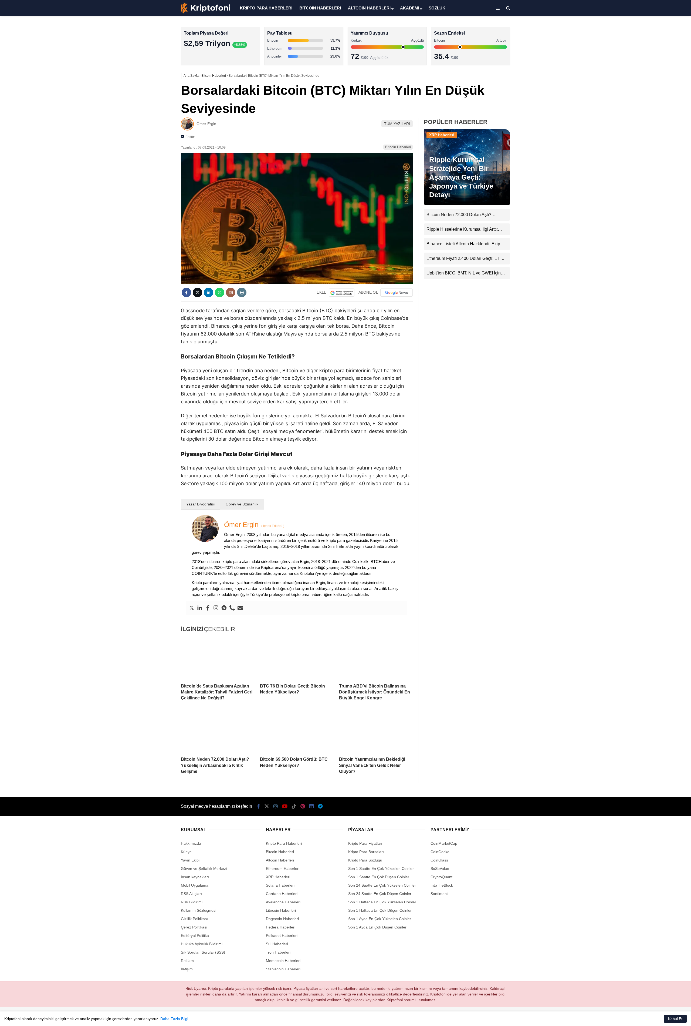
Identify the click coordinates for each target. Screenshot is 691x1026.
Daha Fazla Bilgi (174, 1019)
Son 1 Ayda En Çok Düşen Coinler (377, 927)
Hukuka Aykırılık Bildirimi (201, 944)
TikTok (659, 217)
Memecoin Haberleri (647, 120)
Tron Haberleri (278, 952)
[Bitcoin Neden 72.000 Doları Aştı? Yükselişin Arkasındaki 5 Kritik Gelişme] (218, 732)
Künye (186, 852)
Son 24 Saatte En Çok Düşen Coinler (379, 893)
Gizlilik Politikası (194, 919)
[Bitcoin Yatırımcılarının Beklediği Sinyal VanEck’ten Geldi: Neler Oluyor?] (376, 732)
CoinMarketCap (444, 843)
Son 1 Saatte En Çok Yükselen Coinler (381, 868)
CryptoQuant (441, 877)
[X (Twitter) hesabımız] (657, 171)
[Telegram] (224, 608)
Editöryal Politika (195, 935)
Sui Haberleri (277, 944)
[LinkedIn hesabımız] (311, 806)
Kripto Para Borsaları (366, 852)
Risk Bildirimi (191, 902)
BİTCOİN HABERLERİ (320, 8)
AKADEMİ (409, 8)
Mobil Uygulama (194, 885)
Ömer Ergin (206, 124)
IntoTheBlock (442, 885)
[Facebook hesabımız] (258, 806)
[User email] (240, 608)
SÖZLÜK (437, 8)
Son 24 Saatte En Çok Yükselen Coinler (382, 885)
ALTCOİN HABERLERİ (369, 8)
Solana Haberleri (643, 98)
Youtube (659, 202)
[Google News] (396, 293)
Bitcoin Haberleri (643, 66)
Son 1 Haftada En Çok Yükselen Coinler (382, 902)
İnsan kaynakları (195, 877)
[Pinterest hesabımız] (302, 806)
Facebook (659, 156)
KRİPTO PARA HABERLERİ (266, 8)
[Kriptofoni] (205, 12)
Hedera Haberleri (280, 927)
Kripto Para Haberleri (647, 55)
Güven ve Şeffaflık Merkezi (204, 868)
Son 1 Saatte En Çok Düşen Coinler (378, 877)
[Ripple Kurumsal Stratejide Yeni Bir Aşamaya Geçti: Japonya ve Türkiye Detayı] (467, 203)
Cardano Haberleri (281, 893)
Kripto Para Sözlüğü (365, 860)
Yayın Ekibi (190, 860)
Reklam (187, 960)
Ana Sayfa (643, 30)
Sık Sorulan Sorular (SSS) (203, 952)
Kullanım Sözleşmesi (198, 910)
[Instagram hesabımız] (275, 806)
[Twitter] (191, 608)
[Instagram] (216, 608)
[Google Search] (341, 293)
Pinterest (660, 232)
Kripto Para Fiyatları (365, 843)
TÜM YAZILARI (397, 124)
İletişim (187, 969)
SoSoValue (440, 868)
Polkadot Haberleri (281, 935)
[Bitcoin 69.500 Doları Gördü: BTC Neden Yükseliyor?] (297, 732)
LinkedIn (659, 247)
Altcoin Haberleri (643, 77)
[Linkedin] (199, 608)
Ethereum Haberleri (646, 88)
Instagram (659, 187)
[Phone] (232, 608)
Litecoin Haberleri (281, 910)
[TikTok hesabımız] (294, 806)
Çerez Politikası (194, 927)
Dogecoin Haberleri (282, 919)
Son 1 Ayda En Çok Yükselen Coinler (379, 919)
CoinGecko (440, 852)
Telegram (659, 262)
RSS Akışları (191, 893)
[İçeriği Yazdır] (241, 292)
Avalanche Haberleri (283, 902)
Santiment (439, 893)
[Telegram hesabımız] (320, 806)
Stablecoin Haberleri (646, 131)
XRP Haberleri (641, 109)
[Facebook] (208, 608)
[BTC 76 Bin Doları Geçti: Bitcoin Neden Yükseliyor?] (297, 658)
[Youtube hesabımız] (284, 806)
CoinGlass (439, 860)
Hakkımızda (191, 843)
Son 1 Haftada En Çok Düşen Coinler (380, 910)
